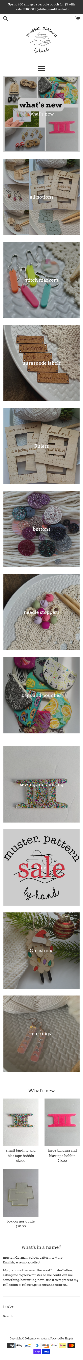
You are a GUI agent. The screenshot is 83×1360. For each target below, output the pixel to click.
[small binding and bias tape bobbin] (20, 1122)
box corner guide (21, 1221)
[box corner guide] (20, 1193)
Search (8, 1316)
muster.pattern (40, 1338)
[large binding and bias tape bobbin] (62, 1122)
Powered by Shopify (62, 1338)
